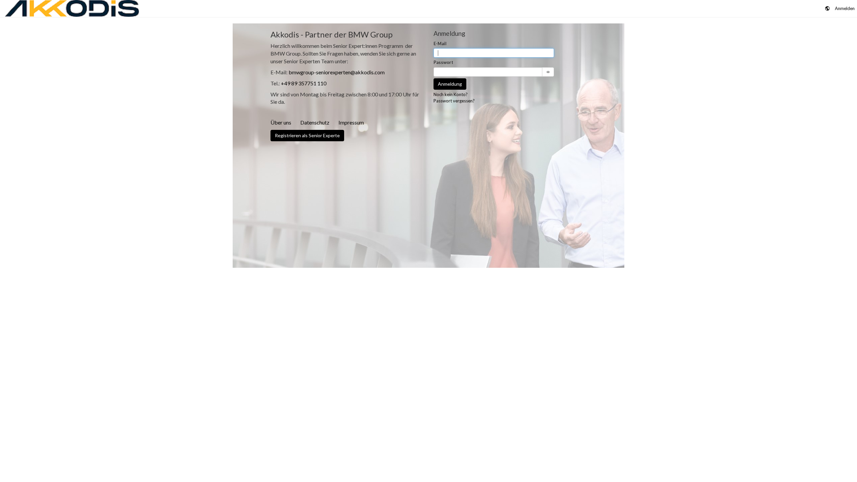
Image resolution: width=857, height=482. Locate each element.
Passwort (443, 62)
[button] (828, 8)
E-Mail (440, 43)
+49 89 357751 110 (303, 83)
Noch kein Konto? (451, 94)
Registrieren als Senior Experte (307, 135)
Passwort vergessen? (454, 100)
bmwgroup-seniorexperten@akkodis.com (337, 72)
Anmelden (845, 8)
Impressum (351, 122)
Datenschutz (314, 122)
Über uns (280, 122)
